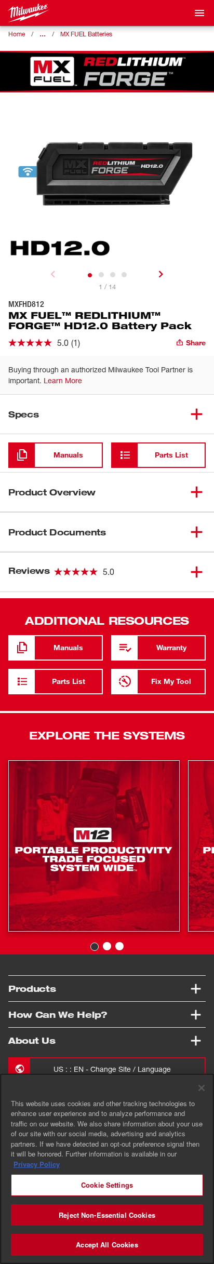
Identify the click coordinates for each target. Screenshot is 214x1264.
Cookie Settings (107, 1185)
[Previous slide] (53, 274)
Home (16, 34)
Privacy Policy (37, 1164)
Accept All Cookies (107, 1244)
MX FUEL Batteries (86, 34)
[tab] (89, 275)
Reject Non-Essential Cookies (107, 1215)
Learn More (63, 380)
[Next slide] (161, 274)
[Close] (201, 1088)
